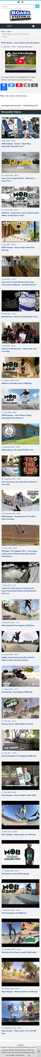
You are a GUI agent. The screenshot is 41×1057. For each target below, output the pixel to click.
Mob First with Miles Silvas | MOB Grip (17, 383)
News (9, 31)
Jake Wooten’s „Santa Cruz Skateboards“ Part (20, 316)
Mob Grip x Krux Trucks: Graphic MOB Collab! (19, 952)
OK (29, 1055)
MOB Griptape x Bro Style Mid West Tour (18, 450)
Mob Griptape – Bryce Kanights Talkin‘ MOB (19, 795)
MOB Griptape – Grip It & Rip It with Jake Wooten (20, 43)
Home (3, 31)
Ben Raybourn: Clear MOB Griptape (15, 874)
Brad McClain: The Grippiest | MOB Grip (17, 692)
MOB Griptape (21, 96)
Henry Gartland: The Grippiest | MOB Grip (18, 625)
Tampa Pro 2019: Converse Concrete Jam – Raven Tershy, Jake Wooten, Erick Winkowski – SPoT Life (19, 591)
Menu (9, 26)
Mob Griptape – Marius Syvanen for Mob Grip (19, 991)
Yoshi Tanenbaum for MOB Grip (14, 913)
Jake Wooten (10, 96)
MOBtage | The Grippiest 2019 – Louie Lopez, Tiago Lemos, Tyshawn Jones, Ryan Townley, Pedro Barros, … (19, 553)
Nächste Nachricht (30, 106)
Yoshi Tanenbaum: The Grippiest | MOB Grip (19, 756)
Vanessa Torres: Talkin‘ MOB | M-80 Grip (17, 724)
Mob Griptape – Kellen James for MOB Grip (18, 834)
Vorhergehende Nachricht (11, 106)
